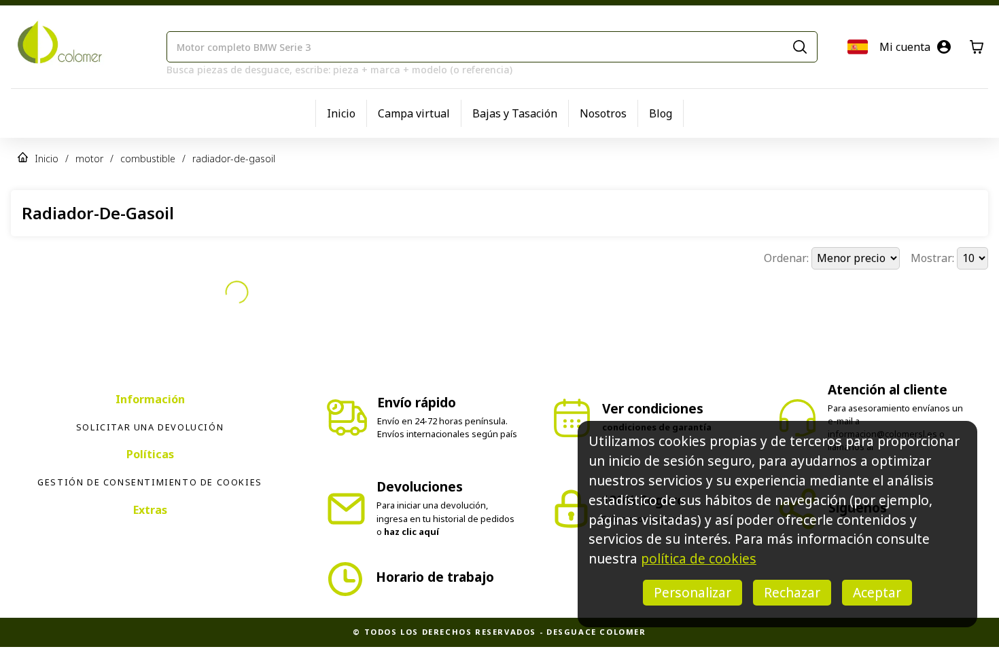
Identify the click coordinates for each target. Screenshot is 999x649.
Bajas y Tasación (514, 113)
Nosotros (603, 113)
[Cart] (976, 47)
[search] (800, 47)
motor (89, 158)
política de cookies (698, 558)
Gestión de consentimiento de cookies (149, 482)
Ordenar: (787, 258)
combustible (147, 158)
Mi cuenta (904, 46)
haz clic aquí (411, 531)
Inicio (341, 113)
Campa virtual (414, 113)
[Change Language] (857, 47)
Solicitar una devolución (150, 427)
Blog (660, 113)
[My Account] (944, 47)
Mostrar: (934, 258)
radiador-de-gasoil (233, 158)
